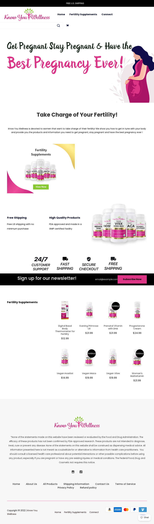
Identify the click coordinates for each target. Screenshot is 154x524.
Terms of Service (125, 484)
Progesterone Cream (137, 327)
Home (61, 14)
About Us (31, 484)
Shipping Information (76, 484)
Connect (107, 14)
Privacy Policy (66, 487)
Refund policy (88, 487)
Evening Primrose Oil (89, 327)
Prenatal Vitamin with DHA (113, 327)
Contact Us (102, 484)
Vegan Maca (89, 373)
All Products (50, 484)
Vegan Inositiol (65, 373)
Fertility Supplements (83, 14)
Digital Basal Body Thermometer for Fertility (65, 330)
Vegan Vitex (113, 373)
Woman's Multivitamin (137, 375)
